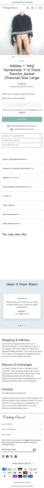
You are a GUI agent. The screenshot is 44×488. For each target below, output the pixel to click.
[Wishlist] (36, 7)
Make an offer (22, 120)
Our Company (9, 429)
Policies (6, 435)
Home (21, 61)
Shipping (13, 86)
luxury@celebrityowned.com (14, 393)
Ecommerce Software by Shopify (22, 486)
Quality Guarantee (13, 136)
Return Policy (11, 145)
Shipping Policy (12, 140)
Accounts (7, 424)
